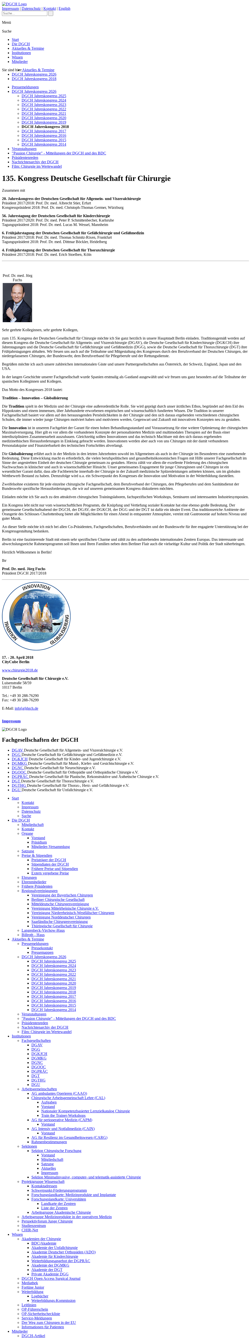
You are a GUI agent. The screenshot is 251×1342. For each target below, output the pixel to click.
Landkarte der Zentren (58, 1203)
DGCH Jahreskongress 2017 (44, 131)
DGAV (18, 750)
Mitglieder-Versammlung (50, 847)
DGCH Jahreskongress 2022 (44, 109)
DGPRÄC (20, 777)
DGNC (18, 768)
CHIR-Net (30, 1230)
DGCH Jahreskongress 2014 (44, 144)
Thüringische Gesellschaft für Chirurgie (62, 926)
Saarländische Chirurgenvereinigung (59, 921)
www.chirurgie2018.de (20, 670)
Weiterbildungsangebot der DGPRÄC (60, 1261)
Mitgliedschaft (33, 825)
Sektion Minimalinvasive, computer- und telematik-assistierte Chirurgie (86, 1177)
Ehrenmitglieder (34, 882)
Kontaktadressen (44, 1186)
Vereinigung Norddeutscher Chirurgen (61, 917)
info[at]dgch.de (26, 708)
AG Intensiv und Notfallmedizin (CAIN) (63, 1129)
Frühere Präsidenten (37, 886)
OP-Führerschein (35, 1309)
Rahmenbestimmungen (49, 1142)
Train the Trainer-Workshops (63, 1115)
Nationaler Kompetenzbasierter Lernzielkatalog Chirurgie (85, 1111)
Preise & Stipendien (37, 855)
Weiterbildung (32, 1292)
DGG (17, 755)
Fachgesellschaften (36, 1040)
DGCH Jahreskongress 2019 (44, 122)
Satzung (28, 851)
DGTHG (19, 785)
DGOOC (19, 772)
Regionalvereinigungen (40, 891)
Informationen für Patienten (43, 1327)
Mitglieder (20, 61)
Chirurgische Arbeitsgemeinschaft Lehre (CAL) (68, 1098)
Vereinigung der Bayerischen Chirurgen (62, 895)
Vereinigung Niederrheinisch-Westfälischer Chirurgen (72, 913)
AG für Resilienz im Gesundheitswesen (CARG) (69, 1137)
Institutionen (21, 53)
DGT (16, 781)
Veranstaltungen (24, 149)
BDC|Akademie (43, 1243)
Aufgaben (49, 1102)
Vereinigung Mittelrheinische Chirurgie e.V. (65, 908)
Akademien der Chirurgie (41, 1239)
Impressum (10, 8)
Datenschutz (31, 8)
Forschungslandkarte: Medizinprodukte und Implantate (73, 1195)
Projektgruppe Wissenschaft (43, 1181)
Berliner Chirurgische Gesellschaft (58, 899)
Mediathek (30, 1283)
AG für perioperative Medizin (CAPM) (61, 1120)
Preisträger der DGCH (48, 860)
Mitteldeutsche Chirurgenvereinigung (60, 904)
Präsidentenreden (25, 157)
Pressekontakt (42, 948)
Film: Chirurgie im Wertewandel (37, 166)
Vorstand (38, 838)
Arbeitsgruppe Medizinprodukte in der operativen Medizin (67, 1217)
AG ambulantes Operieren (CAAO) (59, 1093)
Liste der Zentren (54, 1208)
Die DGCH (21, 44)
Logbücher (39, 1296)
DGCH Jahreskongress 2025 (44, 96)
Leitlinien (29, 1305)
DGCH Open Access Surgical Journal (51, 1278)
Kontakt (49, 8)
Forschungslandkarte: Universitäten (58, 1199)
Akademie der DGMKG (50, 1265)
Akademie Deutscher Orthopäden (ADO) (63, 1252)
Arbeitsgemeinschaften (39, 1089)
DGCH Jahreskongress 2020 (44, 118)
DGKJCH (20, 759)
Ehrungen (29, 877)
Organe (27, 833)
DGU (17, 790)
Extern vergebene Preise (50, 873)
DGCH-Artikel (33, 1336)
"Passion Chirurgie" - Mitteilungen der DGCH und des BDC (59, 153)
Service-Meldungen (37, 1318)
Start (15, 39)
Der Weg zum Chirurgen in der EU (49, 1322)
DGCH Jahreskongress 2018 (34, 79)
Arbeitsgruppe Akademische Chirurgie (61, 1212)
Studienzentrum (34, 1226)
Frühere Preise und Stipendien (54, 869)
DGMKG (20, 763)
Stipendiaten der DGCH (50, 864)
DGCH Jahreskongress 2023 (44, 105)
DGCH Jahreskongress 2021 (44, 113)
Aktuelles (48, 1168)
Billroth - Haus (33, 935)
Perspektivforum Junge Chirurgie (47, 1221)
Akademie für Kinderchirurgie (54, 1256)
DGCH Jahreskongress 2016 (44, 135)
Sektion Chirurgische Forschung (56, 1151)
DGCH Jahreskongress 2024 (44, 100)
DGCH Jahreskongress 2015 (44, 140)
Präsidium (39, 842)
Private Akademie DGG (50, 1274)
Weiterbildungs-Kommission (53, 1300)
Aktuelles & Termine (28, 48)
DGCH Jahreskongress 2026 (34, 74)
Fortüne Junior (33, 1287)
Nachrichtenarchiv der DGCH (35, 162)
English (64, 8)
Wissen (17, 57)
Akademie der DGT (47, 1270)
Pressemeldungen (25, 87)
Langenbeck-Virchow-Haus (43, 930)
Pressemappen (42, 952)
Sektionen (29, 1146)
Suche (26, 816)
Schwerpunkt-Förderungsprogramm (59, 1190)
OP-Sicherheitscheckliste (41, 1314)
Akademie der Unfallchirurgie (54, 1248)
